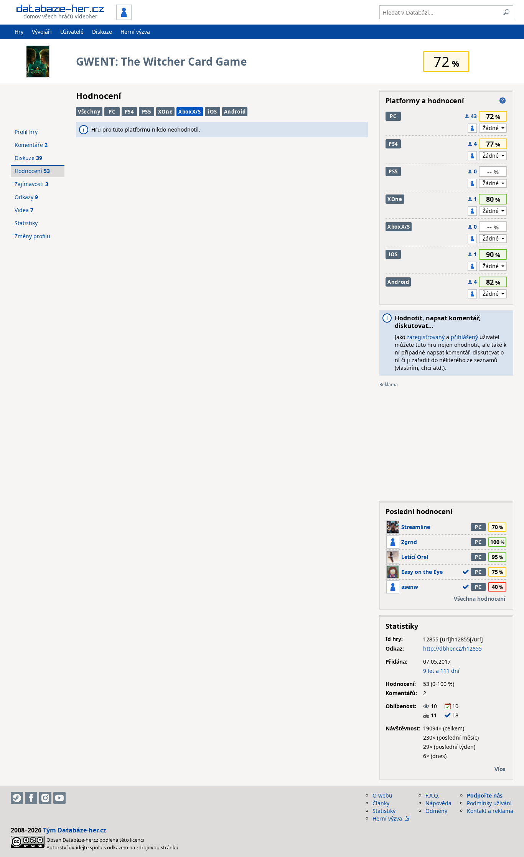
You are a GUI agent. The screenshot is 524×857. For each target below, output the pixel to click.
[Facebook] (31, 798)
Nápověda (438, 803)
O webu (382, 795)
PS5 (146, 111)
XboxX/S (189, 111)
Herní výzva (135, 31)
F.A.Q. (432, 795)
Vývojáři (42, 31)
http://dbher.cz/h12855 (452, 648)
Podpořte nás (485, 795)
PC (112, 111)
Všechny (89, 111)
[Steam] (17, 798)
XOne (165, 111)
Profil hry (26, 131)
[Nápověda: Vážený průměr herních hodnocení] (502, 100)
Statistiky (26, 223)
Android (235, 111)
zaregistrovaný (426, 337)
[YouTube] (59, 798)
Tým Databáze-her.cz (74, 830)
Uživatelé (72, 31)
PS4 (129, 111)
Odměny (436, 810)
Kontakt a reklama (490, 810)
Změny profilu (32, 236)
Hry (19, 31)
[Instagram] (45, 798)
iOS (212, 111)
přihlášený (464, 337)
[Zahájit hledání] (506, 12)
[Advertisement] (446, 441)
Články (380, 803)
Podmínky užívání (489, 803)
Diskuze (102, 31)
